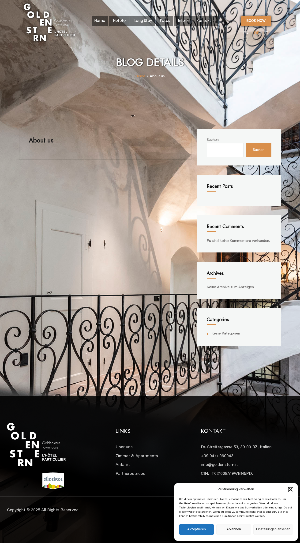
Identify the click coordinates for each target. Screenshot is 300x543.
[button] (290, 489)
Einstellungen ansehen (273, 529)
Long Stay (143, 20)
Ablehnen (233, 529)
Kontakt (203, 20)
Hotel (118, 20)
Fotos (165, 20)
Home (99, 20)
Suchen (213, 140)
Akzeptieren (196, 529)
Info (181, 20)
